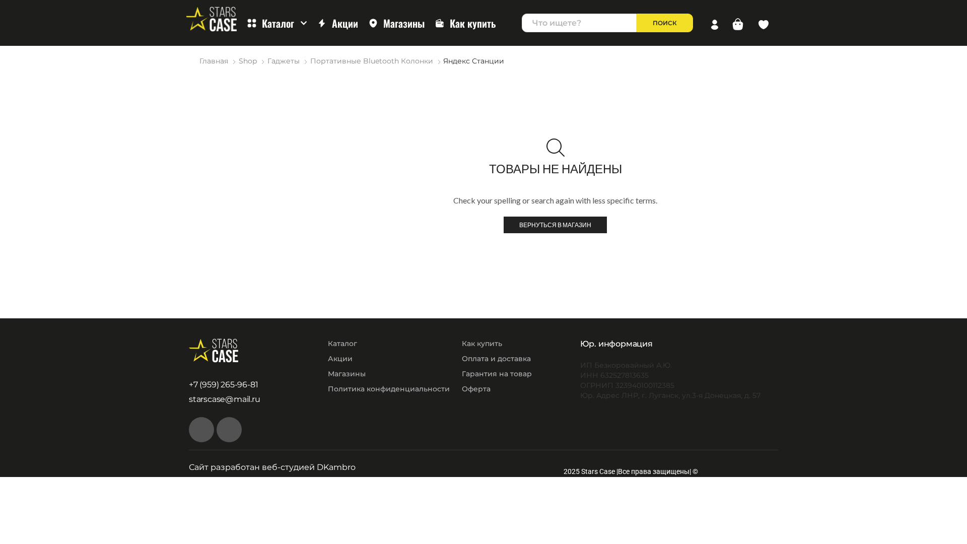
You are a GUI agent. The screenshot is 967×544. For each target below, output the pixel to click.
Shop (248, 60)
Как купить (473, 23)
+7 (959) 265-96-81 (223, 384)
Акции (345, 23)
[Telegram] (229, 429)
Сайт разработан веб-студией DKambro (272, 467)
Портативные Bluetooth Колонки (371, 60)
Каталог (278, 23)
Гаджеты (283, 60)
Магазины (404, 23)
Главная (213, 60)
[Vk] (201, 429)
